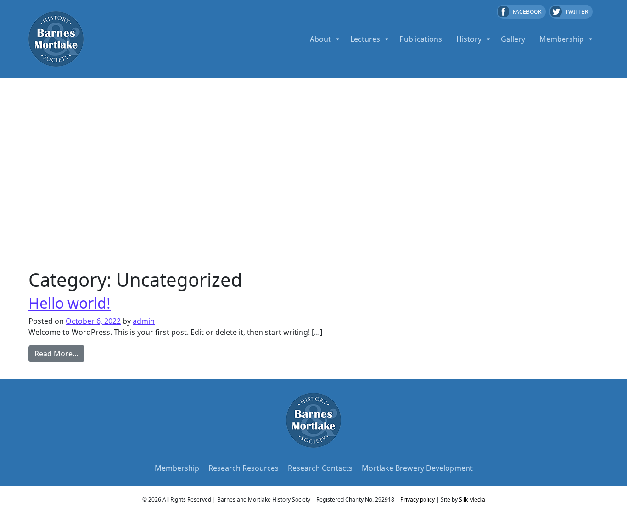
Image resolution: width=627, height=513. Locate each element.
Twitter (576, 12)
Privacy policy (417, 499)
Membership (561, 39)
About (320, 39)
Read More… (59, 353)
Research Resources (243, 468)
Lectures (365, 39)
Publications (420, 39)
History (468, 39)
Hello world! (69, 303)
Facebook (527, 12)
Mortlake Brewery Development (417, 468)
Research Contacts (320, 468)
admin (144, 321)
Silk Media (472, 499)
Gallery (513, 39)
